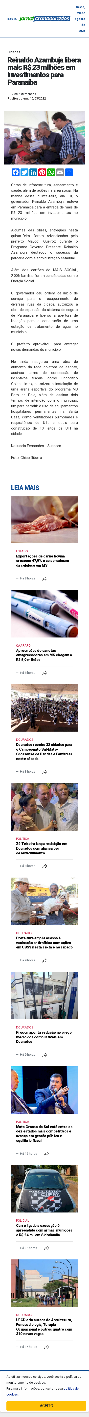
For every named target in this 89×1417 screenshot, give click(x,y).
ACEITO (46, 1405)
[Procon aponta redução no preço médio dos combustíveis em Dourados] (44, 995)
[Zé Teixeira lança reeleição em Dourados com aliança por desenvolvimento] (44, 807)
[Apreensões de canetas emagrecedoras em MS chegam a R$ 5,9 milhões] (44, 613)
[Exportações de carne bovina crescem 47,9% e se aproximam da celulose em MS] (44, 519)
